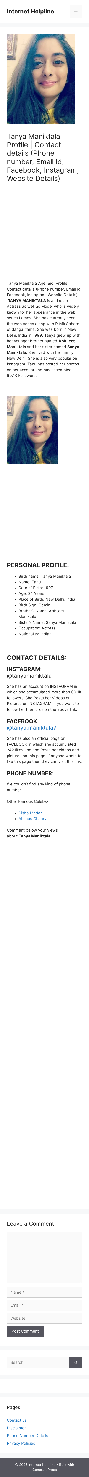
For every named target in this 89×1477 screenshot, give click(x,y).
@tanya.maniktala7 (32, 727)
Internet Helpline (30, 11)
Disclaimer (16, 1428)
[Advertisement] (44, 234)
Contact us (17, 1420)
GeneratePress (44, 1470)
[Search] (75, 1362)
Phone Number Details (27, 1435)
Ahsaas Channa (32, 818)
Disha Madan (30, 813)
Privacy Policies (21, 1443)
